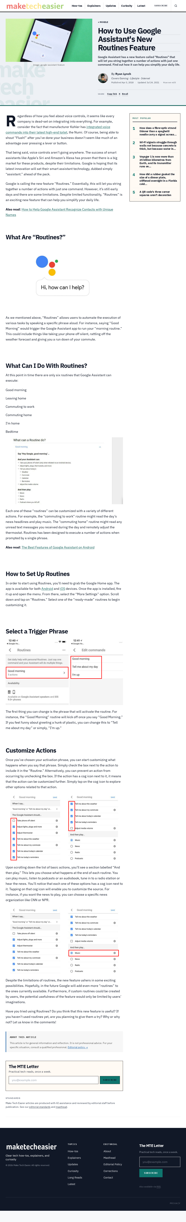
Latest (141, 5)
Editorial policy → (78, 1047)
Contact (108, 1177)
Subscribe (161, 6)
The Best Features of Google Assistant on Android (58, 547)
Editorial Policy (113, 1164)
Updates (111, 5)
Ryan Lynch (123, 74)
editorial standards (39, 1107)
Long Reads (75, 1177)
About (107, 1151)
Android (47, 589)
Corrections (111, 1171)
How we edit (169, 82)
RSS (159, 1186)
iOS (62, 589)
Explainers (94, 5)
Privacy (175, 1203)
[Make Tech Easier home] (36, 6)
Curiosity (126, 5)
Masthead (110, 1157)
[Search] (175, 6)
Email (125, 93)
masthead (61, 1107)
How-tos (77, 5)
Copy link (112, 93)
